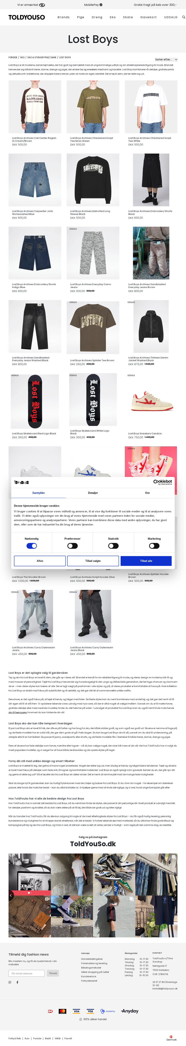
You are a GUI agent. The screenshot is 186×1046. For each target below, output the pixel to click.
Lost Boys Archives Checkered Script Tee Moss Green (91, 139)
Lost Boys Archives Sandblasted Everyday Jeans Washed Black (30, 359)
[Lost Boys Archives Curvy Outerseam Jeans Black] (93, 615)
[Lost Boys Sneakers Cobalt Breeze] (93, 471)
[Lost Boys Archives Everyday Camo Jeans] (93, 252)
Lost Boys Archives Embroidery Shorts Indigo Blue (34, 286)
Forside (13, 57)
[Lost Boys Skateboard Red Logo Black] (35, 400)
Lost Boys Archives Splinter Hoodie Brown (148, 575)
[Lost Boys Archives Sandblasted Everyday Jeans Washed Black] (35, 325)
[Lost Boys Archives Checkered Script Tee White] (151, 106)
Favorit (68, 1038)
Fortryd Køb (15, 1038)
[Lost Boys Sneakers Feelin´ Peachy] (151, 471)
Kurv (27, 1038)
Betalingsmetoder (91, 967)
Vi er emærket (28, 5)
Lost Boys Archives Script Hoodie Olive (92, 577)
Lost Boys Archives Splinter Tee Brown (92, 360)
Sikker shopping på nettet (95, 972)
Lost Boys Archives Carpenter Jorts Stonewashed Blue (32, 212)
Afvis (40, 560)
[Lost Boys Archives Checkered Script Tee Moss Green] (93, 106)
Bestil (48, 1038)
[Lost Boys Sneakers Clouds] (35, 471)
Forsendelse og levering (94, 963)
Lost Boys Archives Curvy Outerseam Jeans (33, 649)
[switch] (72, 546)
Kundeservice (88, 976)
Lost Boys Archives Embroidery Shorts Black (150, 212)
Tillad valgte (93, 560)
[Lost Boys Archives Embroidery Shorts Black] (151, 179)
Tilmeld (53, 973)
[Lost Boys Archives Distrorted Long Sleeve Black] (93, 179)
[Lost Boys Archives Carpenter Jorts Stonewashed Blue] (35, 179)
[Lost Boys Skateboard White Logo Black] (93, 398)
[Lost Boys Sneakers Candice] (151, 400)
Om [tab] (147, 492)
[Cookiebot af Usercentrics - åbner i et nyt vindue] (156, 482)
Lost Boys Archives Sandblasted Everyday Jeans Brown (147, 286)
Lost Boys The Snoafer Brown (29, 577)
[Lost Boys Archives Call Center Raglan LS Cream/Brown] (35, 106)
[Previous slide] (8, 895)
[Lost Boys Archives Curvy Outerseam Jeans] (35, 615)
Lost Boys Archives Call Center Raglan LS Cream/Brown (34, 139)
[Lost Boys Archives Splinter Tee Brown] (93, 326)
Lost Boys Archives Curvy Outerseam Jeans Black (91, 649)
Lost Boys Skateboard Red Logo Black (34, 433)
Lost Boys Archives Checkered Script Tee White (149, 139)
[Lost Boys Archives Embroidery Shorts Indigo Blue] (35, 252)
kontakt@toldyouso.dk (165, 988)
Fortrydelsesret (89, 980)
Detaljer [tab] (93, 492)
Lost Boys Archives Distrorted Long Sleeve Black (90, 212)
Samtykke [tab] (38, 492)
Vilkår (58, 1038)
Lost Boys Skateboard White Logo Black (89, 432)
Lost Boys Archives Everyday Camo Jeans (90, 286)
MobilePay (92, 5)
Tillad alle (146, 560)
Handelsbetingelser (92, 958)
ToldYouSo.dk (93, 844)
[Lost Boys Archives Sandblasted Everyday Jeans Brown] (151, 252)
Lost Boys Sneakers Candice (145, 433)
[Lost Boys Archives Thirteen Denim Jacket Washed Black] (151, 325)
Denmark (172, 1039)
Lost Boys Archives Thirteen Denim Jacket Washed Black (148, 359)
